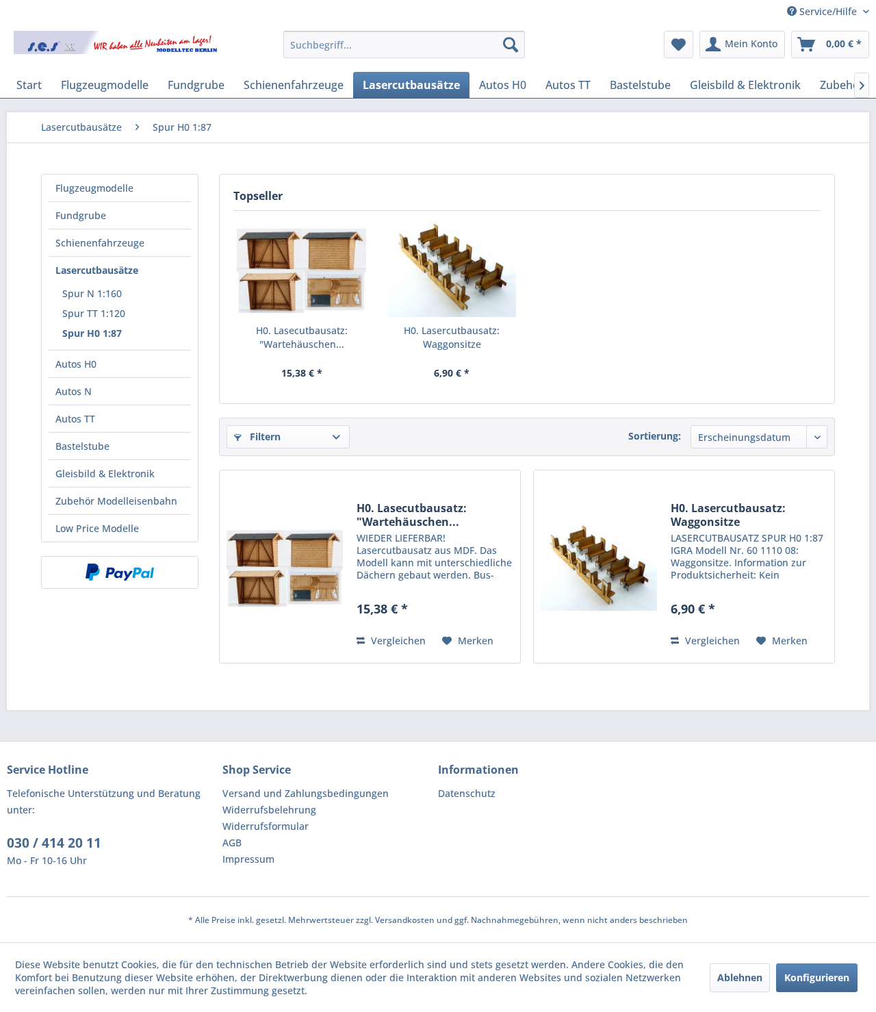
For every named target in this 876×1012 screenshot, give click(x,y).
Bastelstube (82, 446)
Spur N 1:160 (92, 293)
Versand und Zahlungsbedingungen (305, 793)
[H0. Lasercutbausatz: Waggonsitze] (452, 269)
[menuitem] (404, 44)
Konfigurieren (816, 977)
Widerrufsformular (265, 826)
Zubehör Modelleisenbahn (116, 500)
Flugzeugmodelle (94, 187)
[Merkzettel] (678, 44)
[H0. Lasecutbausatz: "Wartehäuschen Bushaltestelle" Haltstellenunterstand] (302, 269)
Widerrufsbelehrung (269, 809)
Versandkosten (405, 920)
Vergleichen (397, 640)
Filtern (264, 436)
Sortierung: (654, 435)
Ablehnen (739, 977)
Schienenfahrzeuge (99, 242)
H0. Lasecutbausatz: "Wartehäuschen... (302, 337)
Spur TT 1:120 (93, 313)
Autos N (73, 391)
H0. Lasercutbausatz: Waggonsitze (452, 337)
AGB (232, 842)
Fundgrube (80, 215)
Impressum (248, 858)
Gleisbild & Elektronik (105, 473)
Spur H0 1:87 (92, 333)
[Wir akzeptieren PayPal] (120, 572)
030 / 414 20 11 (54, 843)
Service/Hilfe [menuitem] (828, 11)
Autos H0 (75, 363)
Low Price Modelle (97, 528)
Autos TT (75, 418)
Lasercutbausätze (96, 270)
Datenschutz (466, 793)
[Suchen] (510, 44)
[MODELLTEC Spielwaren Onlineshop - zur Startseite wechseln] (117, 48)
